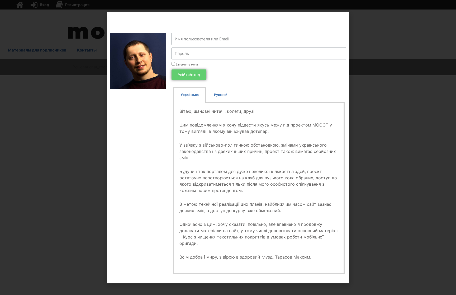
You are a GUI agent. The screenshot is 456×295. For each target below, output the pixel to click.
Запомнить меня (186, 64)
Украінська (190, 95)
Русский (220, 95)
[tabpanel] (259, 188)
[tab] (189, 95)
